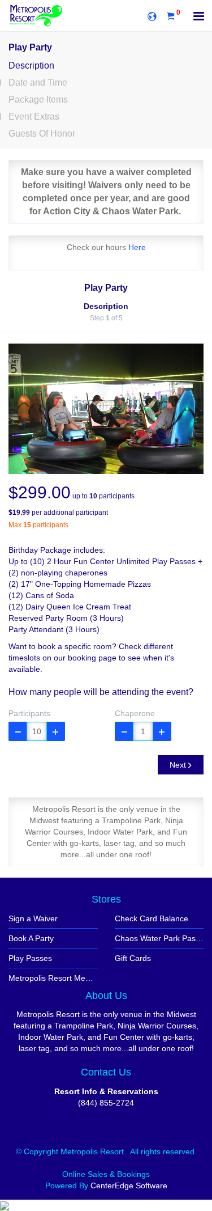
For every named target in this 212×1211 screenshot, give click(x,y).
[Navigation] (199, 17)
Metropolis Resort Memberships (53, 978)
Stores (106, 899)
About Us (106, 995)
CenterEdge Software (128, 1185)
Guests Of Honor (41, 133)
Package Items (38, 99)
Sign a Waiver (33, 918)
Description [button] (106, 306)
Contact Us (106, 1072)
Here (137, 247)
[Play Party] (106, 409)
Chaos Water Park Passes (159, 938)
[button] (17, 731)
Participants (29, 713)
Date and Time (37, 82)
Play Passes (30, 958)
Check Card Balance (151, 918)
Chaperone (135, 713)
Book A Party (31, 938)
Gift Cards (133, 958)
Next (179, 764)
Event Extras (33, 116)
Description (31, 65)
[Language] (152, 15)
